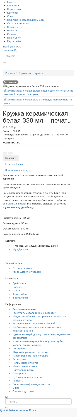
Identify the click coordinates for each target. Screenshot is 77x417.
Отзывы (11, 34)
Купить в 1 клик (14, 164)
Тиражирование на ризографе (30, 355)
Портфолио (14, 9)
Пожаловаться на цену (18, 170)
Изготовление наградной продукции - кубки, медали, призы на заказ (38, 343)
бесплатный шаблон (15, 203)
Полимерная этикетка (25, 362)
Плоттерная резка (23, 369)
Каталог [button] (12, 2)
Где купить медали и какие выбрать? (34, 312)
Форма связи (20, 297)
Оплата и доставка (18, 23)
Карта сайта (14, 41)
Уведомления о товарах (27, 271)
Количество (11, 142)
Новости (12, 30)
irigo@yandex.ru (12, 46)
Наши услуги (14, 27)
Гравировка (19, 373)
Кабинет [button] (12, 5)
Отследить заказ (22, 268)
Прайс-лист (14, 37)
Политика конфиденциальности (25, 19)
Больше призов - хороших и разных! (34, 323)
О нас (10, 16)
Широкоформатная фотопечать (31, 352)
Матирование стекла (25, 366)
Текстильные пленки (25, 309)
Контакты (12, 12)
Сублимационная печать (27, 377)
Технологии (19, 359)
